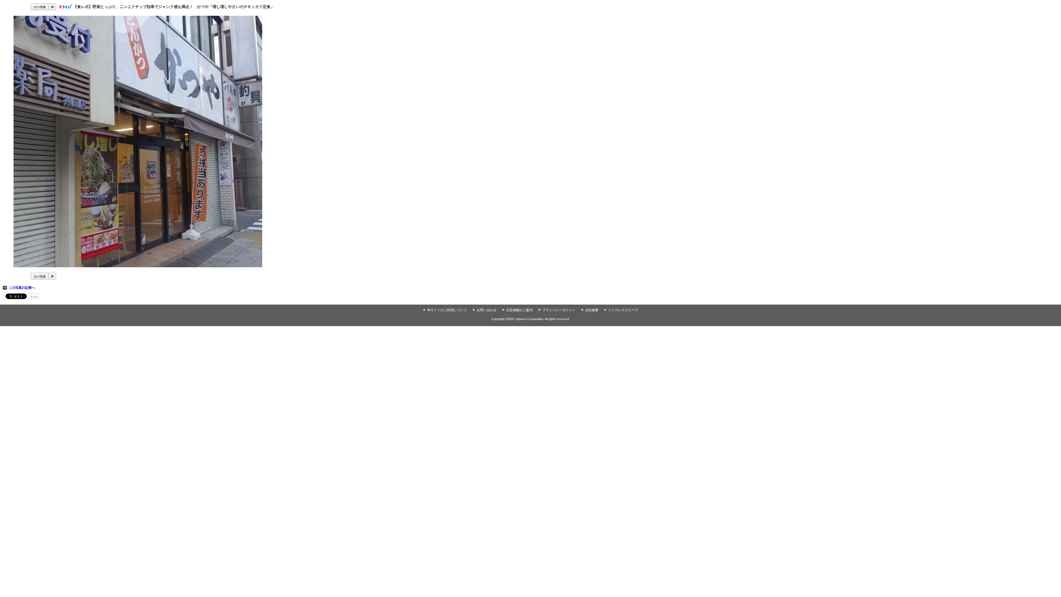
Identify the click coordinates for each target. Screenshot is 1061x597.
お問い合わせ (487, 310)
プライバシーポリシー (559, 310)
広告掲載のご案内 (519, 310)
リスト (34, 296)
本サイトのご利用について (447, 310)
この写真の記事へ (22, 288)
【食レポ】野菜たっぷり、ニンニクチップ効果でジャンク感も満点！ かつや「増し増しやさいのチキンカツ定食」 (173, 6)
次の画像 (40, 7)
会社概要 (591, 310)
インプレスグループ (623, 310)
